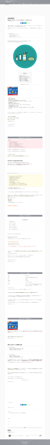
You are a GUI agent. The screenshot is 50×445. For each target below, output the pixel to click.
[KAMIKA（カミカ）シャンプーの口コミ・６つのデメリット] (24, 23)
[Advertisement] (25, 10)
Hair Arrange (30, 3)
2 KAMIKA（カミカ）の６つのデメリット (24, 76)
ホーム (18, 440)
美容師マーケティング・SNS (25, 3)
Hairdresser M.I (8, 1)
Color (36, 3)
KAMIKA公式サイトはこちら (11, 261)
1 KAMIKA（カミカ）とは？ (23, 75)
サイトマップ (20, 440)
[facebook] (22, 23)
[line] (26, 23)
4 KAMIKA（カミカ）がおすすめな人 (24, 78)
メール (9, 421)
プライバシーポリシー (31, 440)
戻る (11, 402)
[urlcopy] (29, 23)
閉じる (26, 73)
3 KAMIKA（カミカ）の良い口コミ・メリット (25, 77)
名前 (9, 418)
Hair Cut (14, 3)
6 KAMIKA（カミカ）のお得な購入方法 (24, 80)
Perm (19, 3)
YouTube (23, 440)
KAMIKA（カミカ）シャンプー (11, 407)
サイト (8, 424)
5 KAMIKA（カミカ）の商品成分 (23, 79)
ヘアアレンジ (26, 440)
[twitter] (20, 23)
